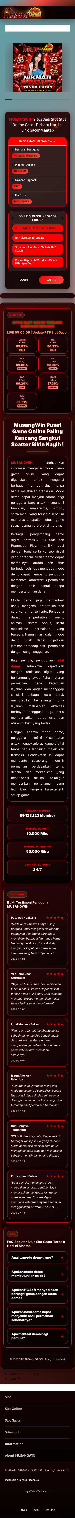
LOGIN (24, 279)
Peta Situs (49, 1509)
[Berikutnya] (71, 67)
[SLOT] (12, 12)
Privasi (23, 1509)
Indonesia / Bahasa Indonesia (22, 1479)
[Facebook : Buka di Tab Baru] (25, 1500)
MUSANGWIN (22, 463)
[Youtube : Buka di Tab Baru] (49, 1500)
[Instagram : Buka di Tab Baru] (41, 1500)
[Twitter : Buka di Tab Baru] (33, 1500)
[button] (37, 1397)
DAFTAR (51, 279)
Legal (35, 1509)
